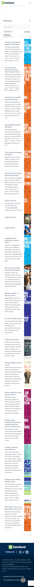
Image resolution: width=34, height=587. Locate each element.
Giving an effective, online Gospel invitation (13, 394)
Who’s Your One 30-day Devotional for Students (12, 269)
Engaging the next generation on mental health (12, 240)
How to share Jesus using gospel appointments (13, 174)
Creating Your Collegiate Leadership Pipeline (13, 98)
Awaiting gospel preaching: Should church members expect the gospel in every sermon (13, 423)
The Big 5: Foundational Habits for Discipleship (12, 43)
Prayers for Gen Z (10, 201)
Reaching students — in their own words (12, 294)
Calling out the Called (12, 340)
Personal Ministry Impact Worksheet (13, 126)
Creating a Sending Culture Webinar (11, 448)
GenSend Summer (11, 217)
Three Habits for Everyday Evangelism (13, 153)
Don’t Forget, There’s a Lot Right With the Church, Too (13, 508)
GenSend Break (10, 228)
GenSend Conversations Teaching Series (13, 481)
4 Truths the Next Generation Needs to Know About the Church (12, 70)
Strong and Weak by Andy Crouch (13, 364)
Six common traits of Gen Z (13, 319)
